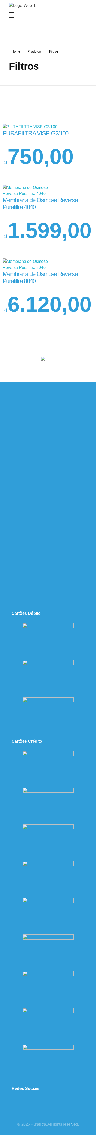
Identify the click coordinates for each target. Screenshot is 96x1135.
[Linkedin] (56, 1104)
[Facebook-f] (40, 1104)
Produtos (34, 51)
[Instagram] (24, 1104)
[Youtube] (71, 1104)
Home (16, 51)
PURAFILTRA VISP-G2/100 (35, 133)
